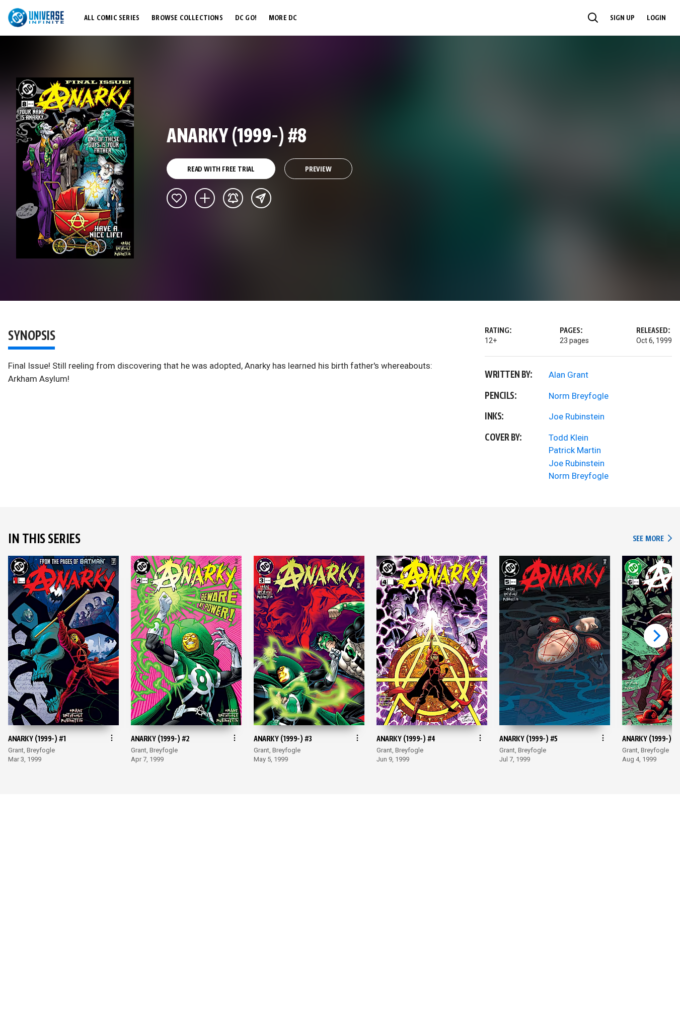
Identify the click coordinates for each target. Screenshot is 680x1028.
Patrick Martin (575, 450)
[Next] (656, 636)
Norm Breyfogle (579, 396)
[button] (593, 18)
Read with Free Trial (221, 169)
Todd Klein (568, 438)
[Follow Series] (233, 198)
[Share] (261, 198)
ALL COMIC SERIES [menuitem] (111, 18)
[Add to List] (205, 198)
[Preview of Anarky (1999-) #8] (75, 168)
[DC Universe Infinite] (36, 18)
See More (652, 539)
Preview (318, 169)
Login (656, 18)
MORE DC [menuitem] (283, 18)
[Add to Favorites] (177, 198)
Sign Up (622, 18)
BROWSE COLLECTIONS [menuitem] (187, 18)
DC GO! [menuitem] (246, 18)
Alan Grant (568, 375)
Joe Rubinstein (577, 416)
